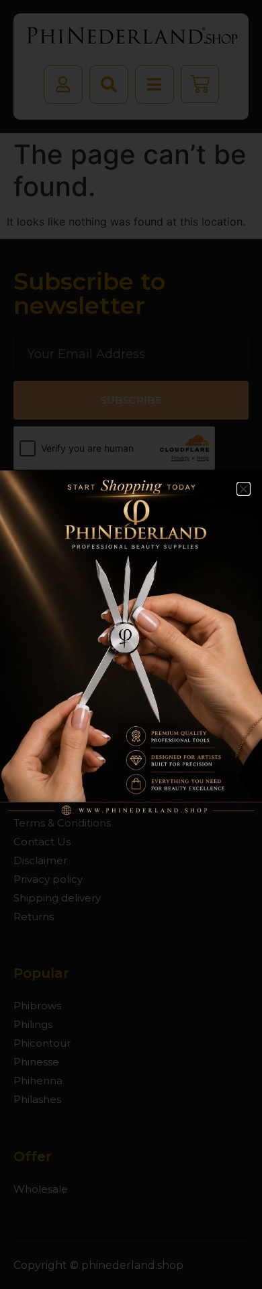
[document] (131, 644)
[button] (243, 489)
